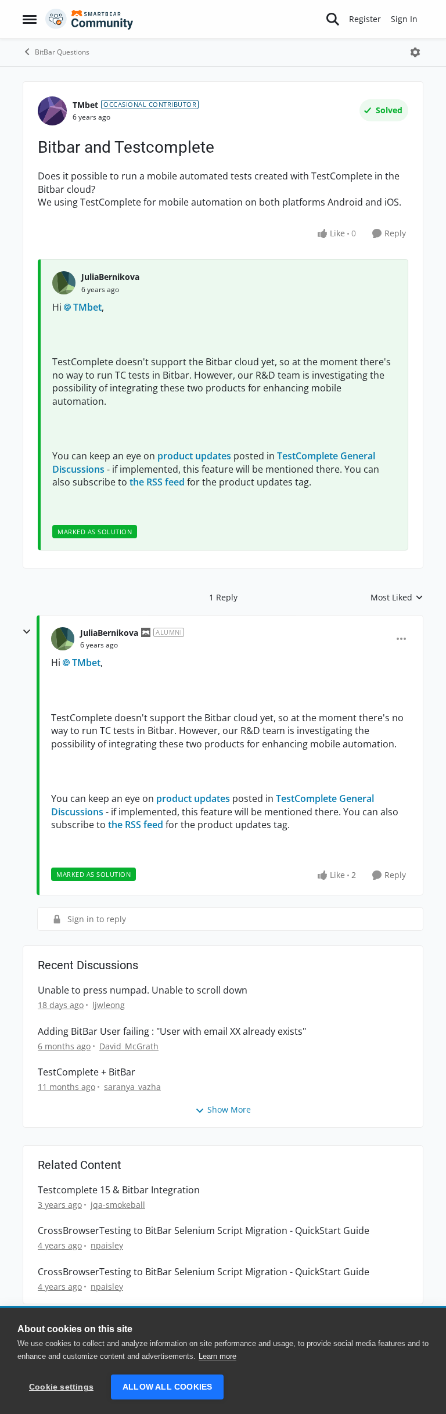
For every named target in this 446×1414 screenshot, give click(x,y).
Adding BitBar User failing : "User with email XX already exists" (172, 1032)
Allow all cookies (167, 1387)
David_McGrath (129, 1046)
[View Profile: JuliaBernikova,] (63, 282)
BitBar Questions (62, 52)
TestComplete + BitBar (86, 1072)
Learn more (217, 1356)
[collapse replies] (27, 632)
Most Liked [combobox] (397, 597)
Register (365, 18)
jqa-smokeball (118, 1204)
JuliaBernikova (110, 276)
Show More (229, 1109)
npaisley (107, 1245)
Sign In (404, 18)
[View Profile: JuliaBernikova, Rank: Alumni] (62, 638)
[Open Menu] (415, 52)
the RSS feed (157, 482)
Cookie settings (61, 1387)
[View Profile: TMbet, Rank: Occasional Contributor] (52, 110)
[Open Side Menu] (29, 19)
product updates (194, 455)
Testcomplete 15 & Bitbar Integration (119, 1190)
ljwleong (108, 1004)
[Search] (333, 19)
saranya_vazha (132, 1086)
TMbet (85, 104)
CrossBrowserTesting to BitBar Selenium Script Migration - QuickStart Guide (203, 1231)
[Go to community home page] (89, 19)
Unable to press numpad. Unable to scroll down (142, 990)
